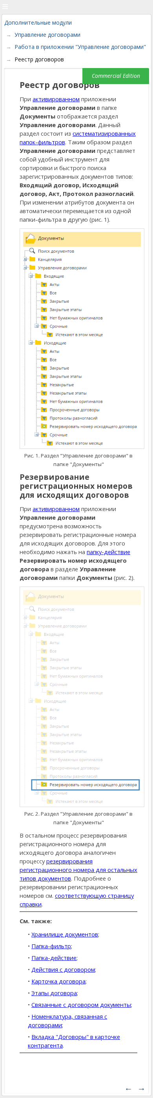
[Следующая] (141, 1087)
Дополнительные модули (38, 22)
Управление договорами (47, 34)
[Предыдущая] (128, 1087)
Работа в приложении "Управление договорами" (80, 46)
